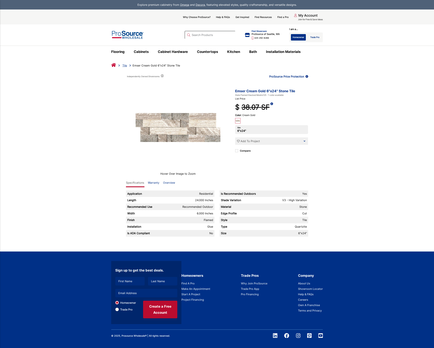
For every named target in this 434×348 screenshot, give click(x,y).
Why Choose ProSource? (197, 17)
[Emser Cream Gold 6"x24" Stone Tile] (178, 127)
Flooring (118, 52)
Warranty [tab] (153, 182)
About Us (304, 283)
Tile (124, 65)
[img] (162, 76)
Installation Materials (283, 52)
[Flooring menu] (126, 52)
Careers (303, 299)
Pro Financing (250, 294)
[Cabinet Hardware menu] (190, 52)
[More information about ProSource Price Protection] (306, 76)
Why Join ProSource (254, 283)
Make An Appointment (195, 289)
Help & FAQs (223, 17)
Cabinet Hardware (173, 52)
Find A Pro (188, 283)
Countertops (207, 52)
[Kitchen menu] (242, 52)
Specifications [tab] (135, 182)
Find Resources (263, 17)
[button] (306, 15)
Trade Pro (126, 309)
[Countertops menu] (220, 52)
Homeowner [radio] (298, 37)
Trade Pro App (250, 289)
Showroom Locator (310, 289)
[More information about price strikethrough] (271, 107)
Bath (253, 52)
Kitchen (233, 52)
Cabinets (141, 52)
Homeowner (128, 302)
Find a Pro (283, 17)
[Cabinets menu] (151, 52)
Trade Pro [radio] (314, 37)
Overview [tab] (169, 182)
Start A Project (190, 294)
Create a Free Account (160, 309)
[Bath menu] (259, 52)
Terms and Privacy (310, 310)
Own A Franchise (309, 305)
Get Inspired (242, 17)
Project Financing (192, 299)
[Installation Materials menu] (302, 52)
